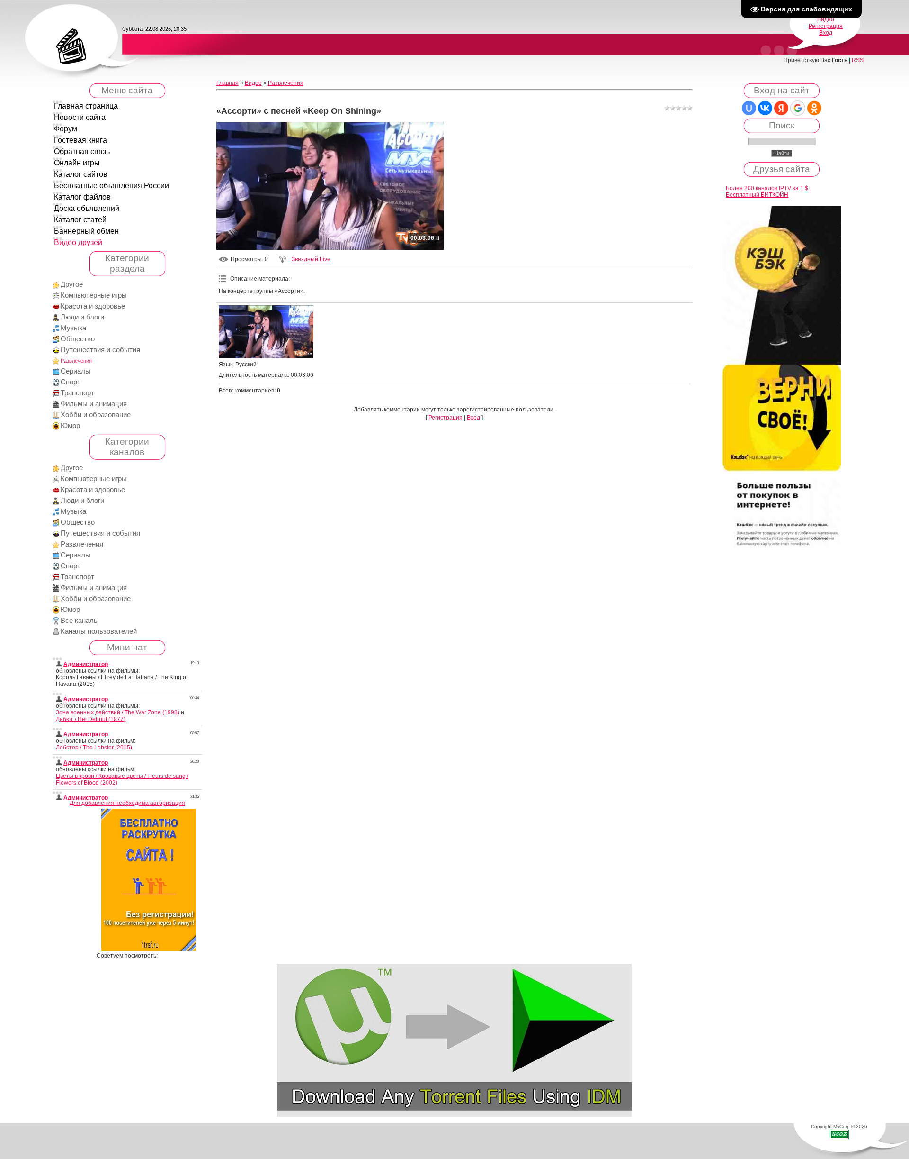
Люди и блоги (82, 317)
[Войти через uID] (749, 108)
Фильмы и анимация (94, 404)
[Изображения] (266, 332)
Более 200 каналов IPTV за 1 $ (767, 188)
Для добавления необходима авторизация (127, 803)
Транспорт (77, 393)
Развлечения (76, 361)
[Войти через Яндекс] (781, 108)
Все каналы (80, 620)
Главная (227, 83)
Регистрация (826, 26)
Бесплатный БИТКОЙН (757, 195)
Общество (78, 339)
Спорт (70, 382)
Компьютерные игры (94, 295)
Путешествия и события (100, 350)
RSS (858, 60)
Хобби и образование (96, 415)
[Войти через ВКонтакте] (765, 108)
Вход (825, 32)
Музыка (73, 328)
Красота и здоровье (93, 306)
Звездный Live (311, 259)
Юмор (70, 425)
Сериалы (75, 371)
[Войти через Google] (797, 108)
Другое (72, 284)
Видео (825, 19)
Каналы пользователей (99, 631)
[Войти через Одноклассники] (814, 108)
